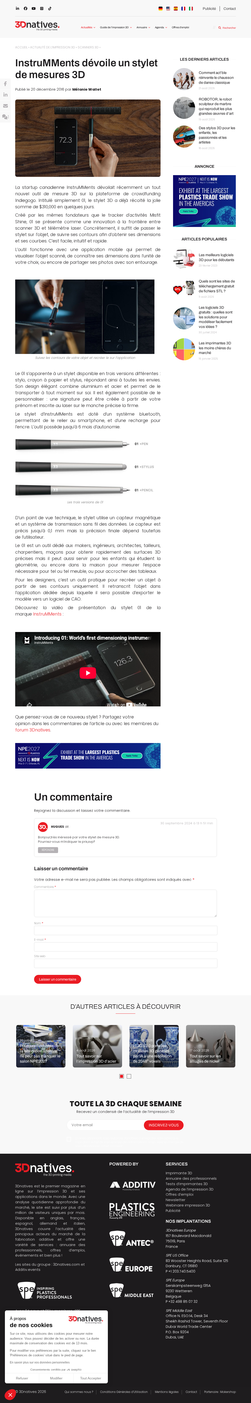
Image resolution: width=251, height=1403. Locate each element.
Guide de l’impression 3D (114, 27)
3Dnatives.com (66, 1264)
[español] (176, 9)
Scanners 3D (88, 47)
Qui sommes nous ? (79, 1392)
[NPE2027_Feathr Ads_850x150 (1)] (88, 756)
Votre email (82, 1124)
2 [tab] (129, 1076)
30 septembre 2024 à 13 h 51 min (186, 823)
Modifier (56, 1378)
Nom (38, 923)
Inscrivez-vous (164, 1125)
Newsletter (175, 1199)
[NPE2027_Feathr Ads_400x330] (204, 201)
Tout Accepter (90, 1378)
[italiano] (191, 9)
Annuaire (142, 27)
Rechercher (229, 28)
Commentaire (45, 887)
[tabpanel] (41, 1046)
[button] (10, 1395)
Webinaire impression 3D (188, 1205)
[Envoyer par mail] (5, 106)
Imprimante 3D (179, 1173)
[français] (183, 9)
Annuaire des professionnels (191, 1178)
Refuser (22, 1378)
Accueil (21, 47)
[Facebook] (5, 84)
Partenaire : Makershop (220, 1392)
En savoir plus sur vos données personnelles (40, 1362)
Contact (230, 9)
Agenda (159, 27)
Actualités (86, 27)
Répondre (48, 850)
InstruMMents (47, 614)
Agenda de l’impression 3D (189, 1189)
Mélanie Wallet (86, 89)
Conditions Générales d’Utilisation (124, 1392)
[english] (168, 9)
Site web (39, 956)
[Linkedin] (5, 95)
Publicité (209, 9)
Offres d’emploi (180, 27)
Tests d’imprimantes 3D (187, 1183)
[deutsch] (161, 9)
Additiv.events (27, 1269)
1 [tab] (121, 1076)
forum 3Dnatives (32, 730)
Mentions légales (167, 1392)
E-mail (40, 940)
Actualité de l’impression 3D (52, 47)
